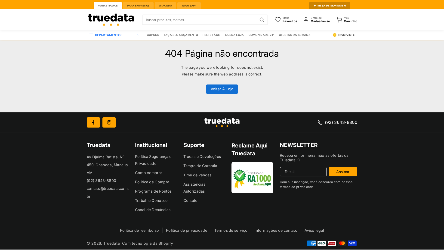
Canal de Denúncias (152, 209)
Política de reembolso (139, 230)
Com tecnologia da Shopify (147, 243)
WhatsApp (189, 5)
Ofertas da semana (295, 35)
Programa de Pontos (153, 191)
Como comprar (148, 172)
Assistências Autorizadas (194, 188)
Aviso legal (314, 230)
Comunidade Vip (261, 35)
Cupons (153, 35)
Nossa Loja (234, 35)
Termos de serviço (230, 230)
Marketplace (108, 5)
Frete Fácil (211, 35)
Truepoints (346, 34)
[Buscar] (262, 20)
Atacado (165, 5)
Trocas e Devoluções (202, 156)
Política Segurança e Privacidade (153, 160)
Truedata (111, 243)
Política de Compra (152, 182)
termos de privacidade (297, 187)
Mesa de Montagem (332, 5)
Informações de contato (276, 230)
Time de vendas (197, 175)
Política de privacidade (186, 230)
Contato (190, 200)
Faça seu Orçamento (181, 35)
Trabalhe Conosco (151, 200)
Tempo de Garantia (200, 165)
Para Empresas (138, 5)
